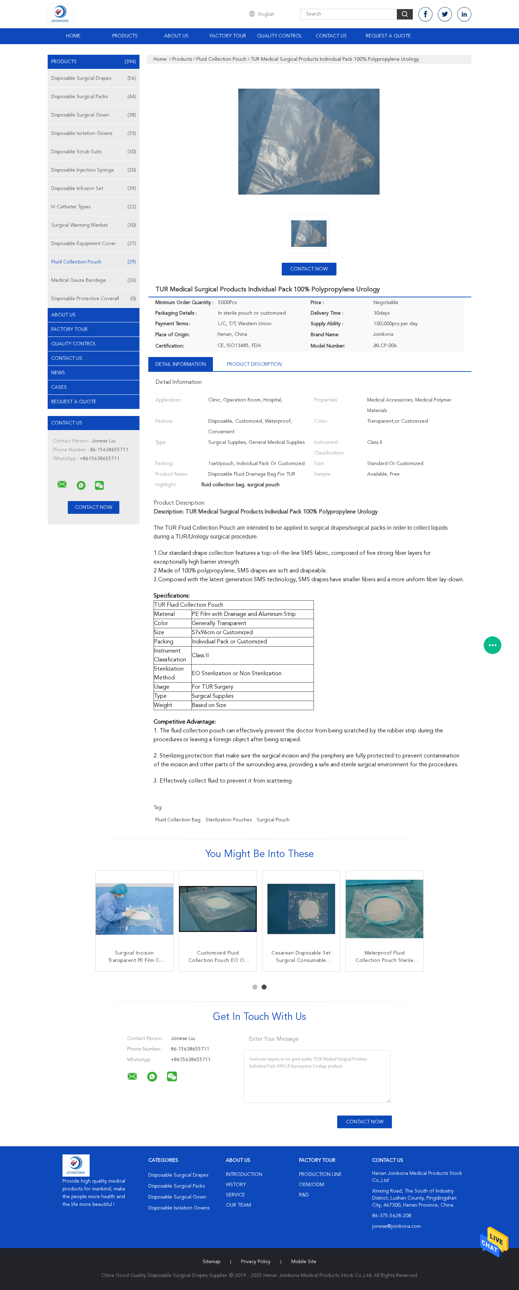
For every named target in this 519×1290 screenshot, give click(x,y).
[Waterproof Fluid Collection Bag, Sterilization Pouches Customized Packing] (134, 910)
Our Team (238, 1205)
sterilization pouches (228, 820)
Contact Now (309, 269)
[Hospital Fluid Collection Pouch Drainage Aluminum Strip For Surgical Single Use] (218, 910)
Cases (59, 387)
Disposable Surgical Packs (93, 96)
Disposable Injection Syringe (93, 170)
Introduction (244, 1174)
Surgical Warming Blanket (93, 225)
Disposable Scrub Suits (93, 151)
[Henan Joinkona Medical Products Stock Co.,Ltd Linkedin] (464, 14)
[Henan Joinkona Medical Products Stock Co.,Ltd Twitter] (445, 14)
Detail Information (180, 364)
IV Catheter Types (93, 206)
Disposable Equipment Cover (93, 243)
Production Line (320, 1174)
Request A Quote (388, 36)
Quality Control (279, 36)
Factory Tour (228, 36)
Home (73, 36)
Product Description (254, 364)
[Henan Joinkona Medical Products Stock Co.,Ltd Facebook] (425, 14)
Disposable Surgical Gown (93, 115)
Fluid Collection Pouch (93, 262)
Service (235, 1195)
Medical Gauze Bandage (93, 280)
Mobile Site (303, 1261)
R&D (304, 1195)
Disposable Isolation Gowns (93, 133)
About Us (176, 36)
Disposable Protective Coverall (93, 298)
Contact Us (331, 36)
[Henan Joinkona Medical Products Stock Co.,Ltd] (62, 484)
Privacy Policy (255, 1261)
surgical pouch (273, 820)
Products (125, 36)
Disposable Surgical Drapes (93, 78)
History (236, 1184)
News (58, 372)
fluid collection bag (178, 820)
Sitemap (211, 1261)
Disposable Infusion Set (93, 188)
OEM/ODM (311, 1184)
